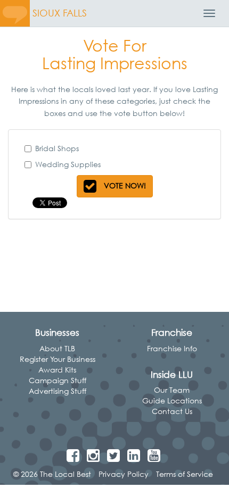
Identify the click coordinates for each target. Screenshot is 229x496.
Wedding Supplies (68, 164)
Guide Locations (172, 400)
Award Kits (57, 369)
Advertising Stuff (57, 390)
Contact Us (172, 411)
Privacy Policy (124, 473)
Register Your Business (57, 358)
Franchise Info (172, 348)
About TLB (57, 348)
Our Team (172, 389)
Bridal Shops (57, 148)
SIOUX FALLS (59, 13)
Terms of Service (184, 473)
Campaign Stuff (57, 380)
